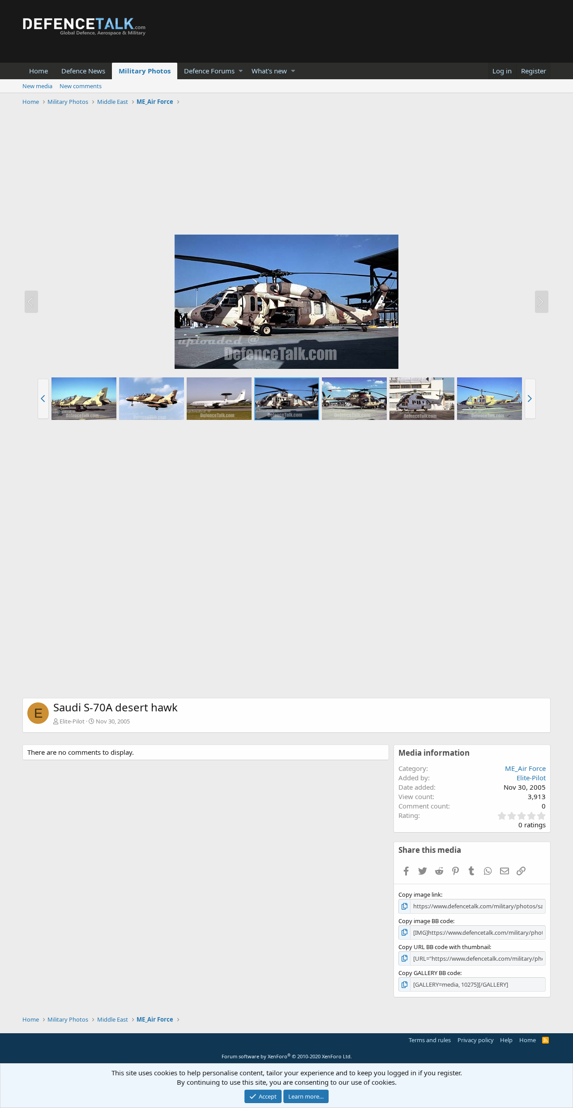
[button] (240, 71)
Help (506, 1040)
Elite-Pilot (72, 721)
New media (37, 86)
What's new (269, 70)
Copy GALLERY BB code (429, 973)
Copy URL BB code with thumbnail (444, 947)
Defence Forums (209, 70)
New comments (81, 86)
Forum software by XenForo (287, 1056)
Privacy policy (476, 1040)
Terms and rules (430, 1040)
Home (38, 70)
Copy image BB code (425, 921)
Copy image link (419, 894)
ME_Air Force (525, 768)
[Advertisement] (286, 171)
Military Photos (145, 70)
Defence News (83, 70)
